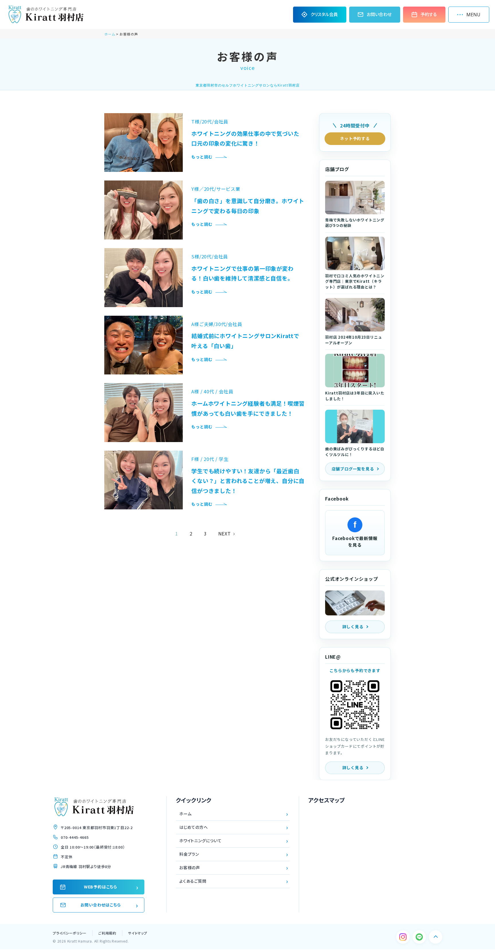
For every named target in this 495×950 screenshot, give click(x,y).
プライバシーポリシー (70, 933)
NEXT (224, 533)
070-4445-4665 (75, 837)
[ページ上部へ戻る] (435, 937)
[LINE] (419, 937)
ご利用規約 (107, 933)
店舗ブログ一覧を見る (353, 469)
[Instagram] (403, 937)
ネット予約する (355, 138)
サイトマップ (137, 933)
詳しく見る (353, 626)
